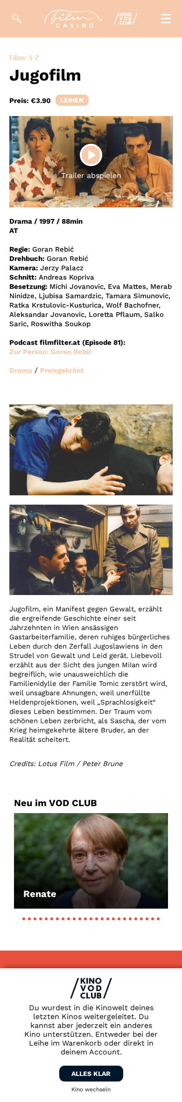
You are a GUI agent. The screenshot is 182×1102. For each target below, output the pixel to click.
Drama (20, 370)
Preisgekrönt (62, 370)
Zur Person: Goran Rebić (50, 352)
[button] (23, 918)
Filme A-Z (24, 57)
